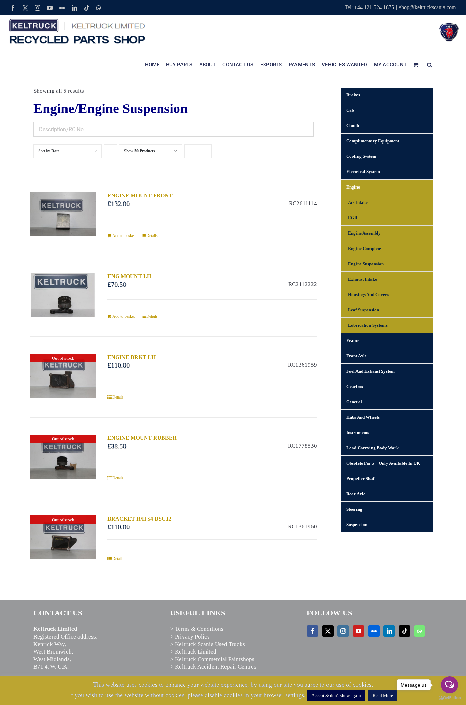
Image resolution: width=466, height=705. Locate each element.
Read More (383, 695)
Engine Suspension (366, 263)
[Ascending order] (110, 144)
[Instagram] (343, 631)
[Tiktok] (404, 631)
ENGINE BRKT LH (131, 357)
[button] (429, 64)
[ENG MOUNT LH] (63, 295)
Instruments (357, 432)
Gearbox (354, 386)
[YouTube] (358, 631)
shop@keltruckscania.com (427, 7)
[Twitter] (328, 631)
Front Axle (356, 355)
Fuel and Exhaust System (370, 371)
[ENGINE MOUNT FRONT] (63, 214)
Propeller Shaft (361, 478)
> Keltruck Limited (193, 651)
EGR (353, 217)
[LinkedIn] (389, 631)
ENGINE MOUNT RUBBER (142, 438)
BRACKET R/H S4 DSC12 (139, 519)
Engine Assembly (364, 233)
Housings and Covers (368, 294)
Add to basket (123, 235)
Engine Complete (364, 248)
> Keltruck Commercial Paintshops (212, 659)
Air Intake (358, 202)
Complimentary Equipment (372, 141)
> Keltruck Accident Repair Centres (213, 666)
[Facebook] (312, 631)
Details (152, 235)
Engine (353, 187)
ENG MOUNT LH (129, 276)
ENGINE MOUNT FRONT (140, 195)
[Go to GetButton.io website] (450, 698)
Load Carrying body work (372, 447)
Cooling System (361, 156)
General (354, 401)
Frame (352, 340)
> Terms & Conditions (196, 629)
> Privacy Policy (190, 636)
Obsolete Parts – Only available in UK (383, 463)
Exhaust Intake (362, 279)
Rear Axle (355, 493)
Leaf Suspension (363, 309)
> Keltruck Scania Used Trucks (207, 644)
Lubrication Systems (368, 325)
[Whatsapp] (419, 631)
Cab (350, 110)
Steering (354, 509)
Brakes (353, 94)
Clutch (352, 125)
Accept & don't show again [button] (336, 695)
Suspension (356, 524)
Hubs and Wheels (363, 417)
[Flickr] (374, 631)
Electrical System (363, 171)
